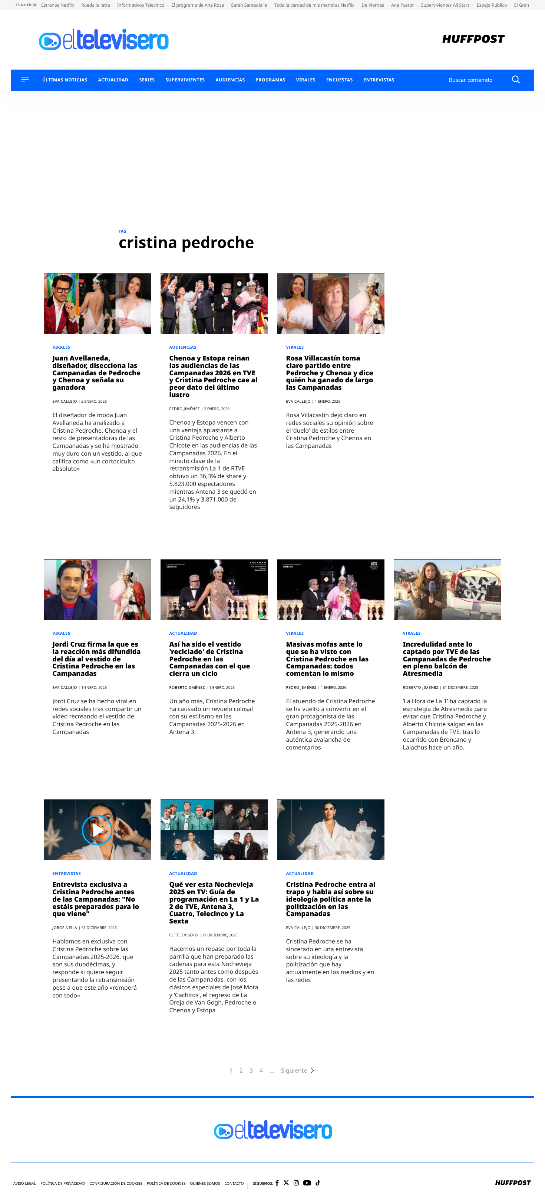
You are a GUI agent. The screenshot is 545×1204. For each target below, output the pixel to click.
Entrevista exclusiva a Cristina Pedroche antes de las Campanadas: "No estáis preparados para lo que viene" (96, 899)
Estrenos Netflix (58, 5)
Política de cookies (166, 1183)
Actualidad (113, 80)
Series (147, 80)
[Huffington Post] (473, 40)
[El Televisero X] (286, 1183)
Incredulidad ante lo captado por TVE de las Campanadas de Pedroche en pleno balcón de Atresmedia (447, 659)
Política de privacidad (62, 1183)
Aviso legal (24, 1183)
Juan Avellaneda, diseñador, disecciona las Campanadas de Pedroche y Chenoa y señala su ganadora (97, 373)
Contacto (234, 1183)
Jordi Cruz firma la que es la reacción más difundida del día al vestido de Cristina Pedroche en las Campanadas (97, 659)
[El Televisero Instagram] (296, 1183)
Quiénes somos (205, 1183)
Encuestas (339, 80)
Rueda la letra (96, 5)
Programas (270, 80)
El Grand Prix (528, 5)
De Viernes (373, 5)
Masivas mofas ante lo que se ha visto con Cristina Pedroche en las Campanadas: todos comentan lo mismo (327, 659)
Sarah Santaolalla (249, 5)
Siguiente (294, 1070)
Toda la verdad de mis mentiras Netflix (315, 5)
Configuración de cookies (115, 1183)
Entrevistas (379, 80)
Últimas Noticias (64, 80)
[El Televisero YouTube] (307, 1183)
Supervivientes (185, 80)
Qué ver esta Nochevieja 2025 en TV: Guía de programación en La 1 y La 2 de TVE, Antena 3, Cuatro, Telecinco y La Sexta (214, 903)
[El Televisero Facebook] (277, 1183)
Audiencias (230, 80)
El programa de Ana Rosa (198, 5)
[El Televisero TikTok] (318, 1183)
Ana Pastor (403, 5)
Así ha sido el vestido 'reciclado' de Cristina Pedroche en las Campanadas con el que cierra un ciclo (209, 659)
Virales (306, 80)
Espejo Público (492, 5)
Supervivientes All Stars (446, 5)
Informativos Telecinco (141, 5)
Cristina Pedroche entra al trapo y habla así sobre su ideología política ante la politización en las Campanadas (331, 899)
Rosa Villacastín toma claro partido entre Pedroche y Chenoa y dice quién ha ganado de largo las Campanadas (329, 373)
